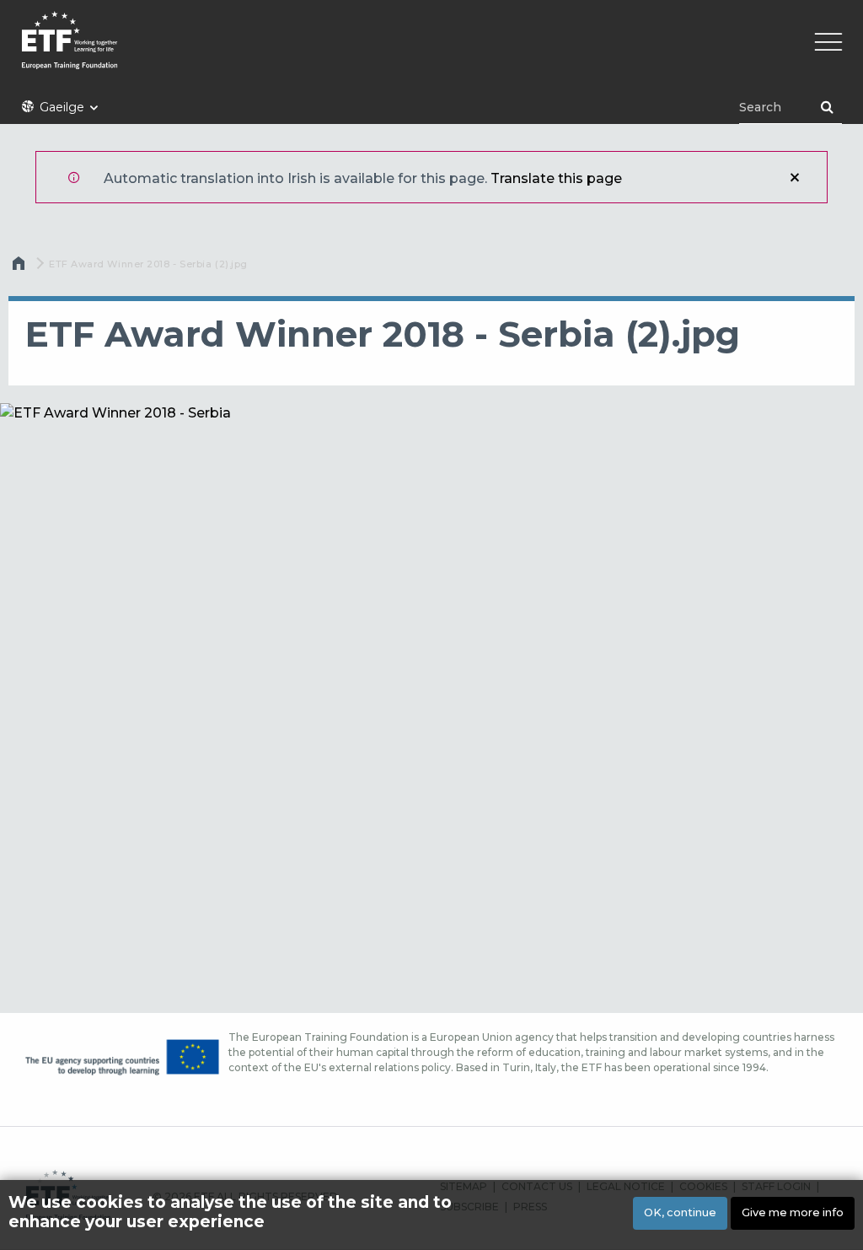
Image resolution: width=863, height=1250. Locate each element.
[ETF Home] (431, 51)
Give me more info (793, 1212)
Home (20, 267)
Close (794, 177)
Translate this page (556, 178)
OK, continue (680, 1212)
